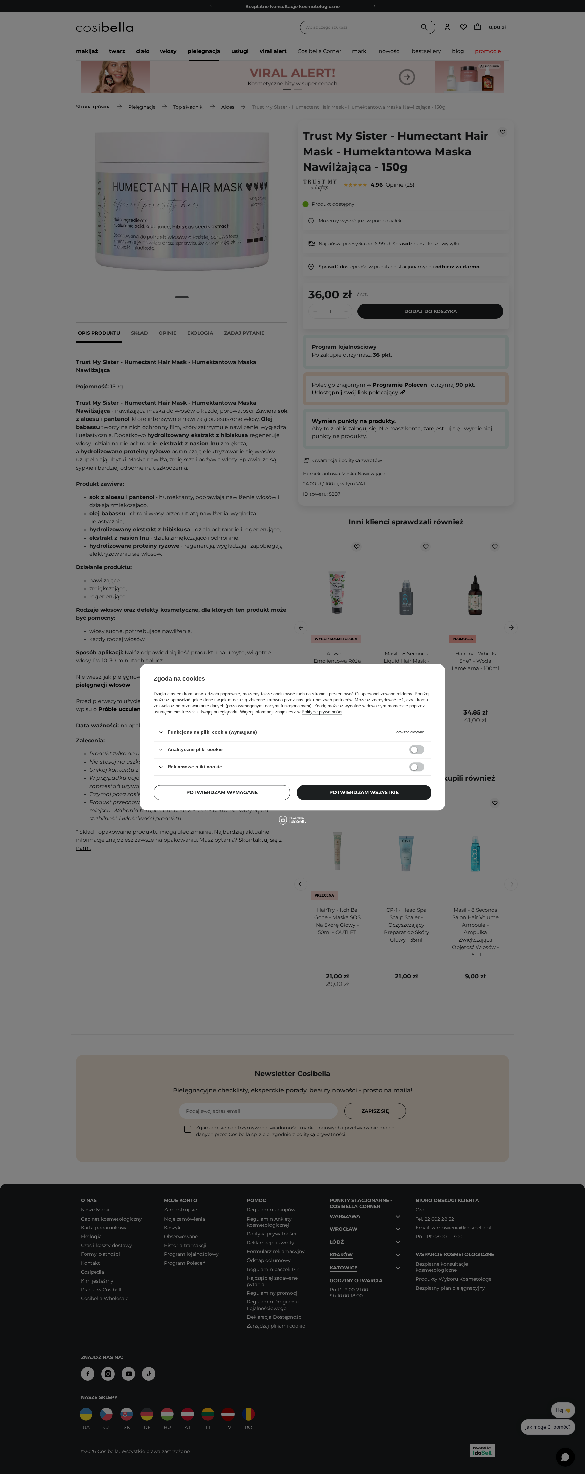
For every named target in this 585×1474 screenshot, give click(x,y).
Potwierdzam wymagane (222, 792)
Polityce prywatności (322, 712)
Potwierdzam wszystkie (364, 792)
